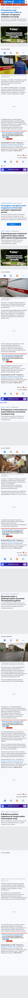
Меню (1, 1)
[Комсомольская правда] (8, 2)
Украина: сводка (21, 4)
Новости (3, 4)
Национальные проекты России (6, 203)
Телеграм (3, 144)
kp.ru (26, 155)
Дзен (11, 146)
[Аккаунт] (26, 1)
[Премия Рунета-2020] (13, 1)
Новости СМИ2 (3, 402)
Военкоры (15, 4)
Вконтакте (21, 144)
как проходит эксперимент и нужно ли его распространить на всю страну (13, 135)
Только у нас (9, 4)
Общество (3, 361)
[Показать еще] (23, 52)
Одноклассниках (12, 144)
